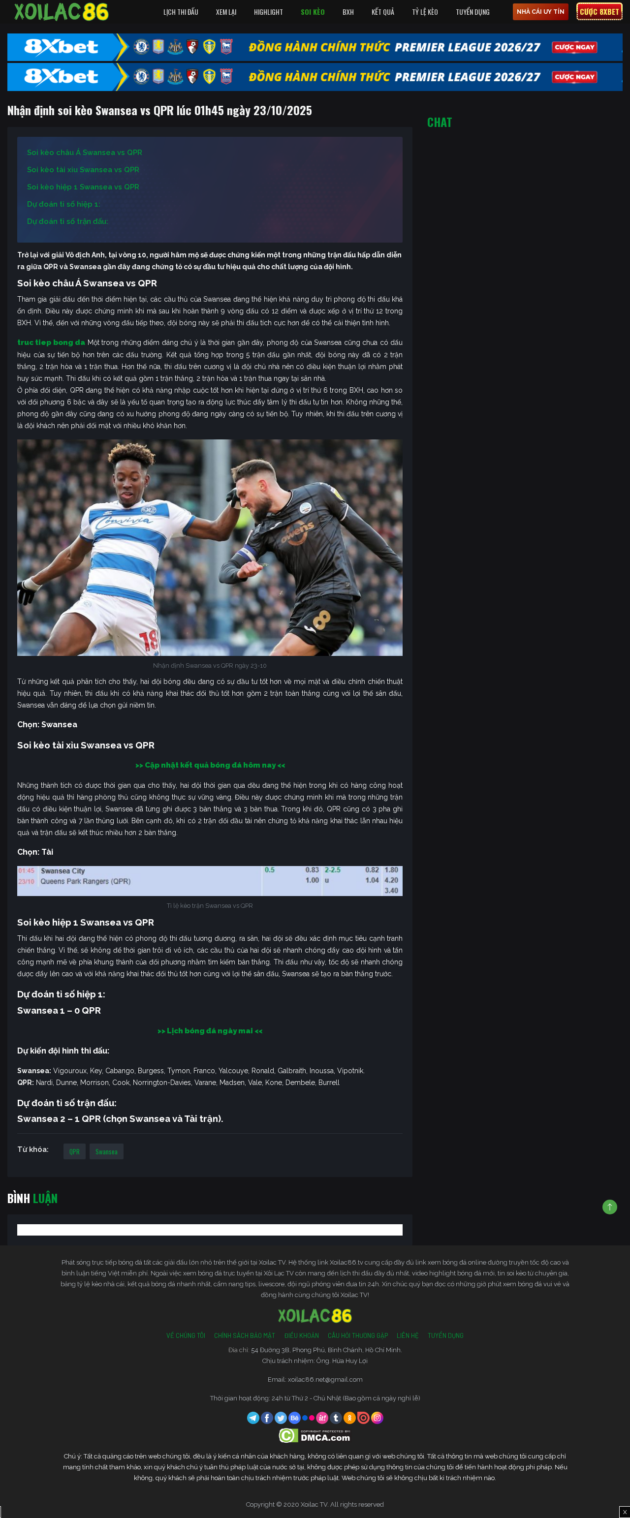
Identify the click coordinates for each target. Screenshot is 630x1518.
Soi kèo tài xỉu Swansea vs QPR (83, 169)
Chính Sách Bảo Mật (244, 1335)
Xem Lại (226, 11)
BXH (348, 11)
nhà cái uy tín (541, 11)
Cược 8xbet (599, 11)
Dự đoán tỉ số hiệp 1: (63, 204)
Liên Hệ (408, 1335)
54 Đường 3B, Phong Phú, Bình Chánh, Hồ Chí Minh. (326, 1350)
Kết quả (383, 11)
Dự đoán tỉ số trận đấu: (67, 221)
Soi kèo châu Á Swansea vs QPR (84, 152)
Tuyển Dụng (473, 11)
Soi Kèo (313, 11)
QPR (74, 1151)
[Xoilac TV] (61, 12)
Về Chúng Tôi (185, 1335)
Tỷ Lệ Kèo (425, 11)
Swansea (106, 1151)
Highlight (268, 11)
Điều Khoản (301, 1335)
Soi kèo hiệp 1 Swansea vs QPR (83, 187)
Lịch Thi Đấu (180, 11)
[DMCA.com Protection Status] (315, 1434)
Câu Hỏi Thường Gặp (358, 1335)
